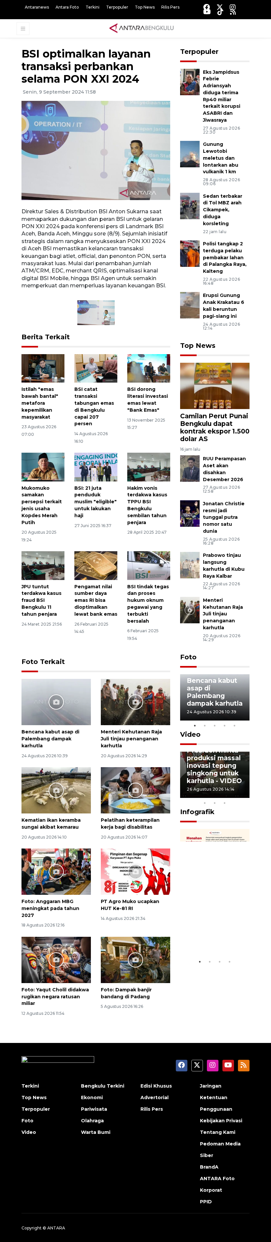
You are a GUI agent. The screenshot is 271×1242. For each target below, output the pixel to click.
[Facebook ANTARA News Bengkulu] (206, 7)
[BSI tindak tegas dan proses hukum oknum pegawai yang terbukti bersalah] (148, 565)
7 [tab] (244, 794)
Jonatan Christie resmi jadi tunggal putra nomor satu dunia (224, 517)
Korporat (211, 1190)
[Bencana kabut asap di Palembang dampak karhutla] (56, 701)
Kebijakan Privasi (221, 1121)
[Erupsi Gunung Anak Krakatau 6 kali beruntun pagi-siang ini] (190, 305)
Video (190, 734)
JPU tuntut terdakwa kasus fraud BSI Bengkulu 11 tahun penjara (41, 600)
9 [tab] (215, 803)
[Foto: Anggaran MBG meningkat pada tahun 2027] (56, 871)
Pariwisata (94, 1109)
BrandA (209, 1167)
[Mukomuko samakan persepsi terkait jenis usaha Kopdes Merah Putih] (42, 467)
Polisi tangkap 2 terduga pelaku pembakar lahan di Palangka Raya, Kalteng (225, 257)
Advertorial (154, 1097)
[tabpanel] (215, 697)
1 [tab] (195, 725)
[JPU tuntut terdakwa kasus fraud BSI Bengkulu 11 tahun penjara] (42, 565)
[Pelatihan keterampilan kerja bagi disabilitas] (135, 790)
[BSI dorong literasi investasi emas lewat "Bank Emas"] (148, 368)
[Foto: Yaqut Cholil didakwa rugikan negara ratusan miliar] (56, 959)
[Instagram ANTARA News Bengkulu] (233, 7)
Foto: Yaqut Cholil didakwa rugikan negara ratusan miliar (55, 997)
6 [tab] (234, 794)
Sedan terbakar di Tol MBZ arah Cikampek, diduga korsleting (222, 210)
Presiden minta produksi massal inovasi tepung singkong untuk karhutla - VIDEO (214, 765)
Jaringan (210, 1086)
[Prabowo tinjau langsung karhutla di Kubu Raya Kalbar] (190, 564)
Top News (145, 7)
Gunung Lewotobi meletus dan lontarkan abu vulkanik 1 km (220, 158)
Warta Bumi (95, 1132)
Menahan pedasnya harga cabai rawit (213, 931)
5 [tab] (234, 725)
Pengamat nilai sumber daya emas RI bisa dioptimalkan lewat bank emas (95, 600)
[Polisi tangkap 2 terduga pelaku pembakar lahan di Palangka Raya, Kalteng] (190, 253)
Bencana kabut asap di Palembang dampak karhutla (50, 739)
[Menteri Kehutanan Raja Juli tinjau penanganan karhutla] (135, 701)
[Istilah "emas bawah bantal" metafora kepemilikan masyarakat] (42, 368)
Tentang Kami (217, 1132)
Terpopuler (117, 7)
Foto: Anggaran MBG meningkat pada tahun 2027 (50, 908)
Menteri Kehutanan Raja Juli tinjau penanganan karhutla (131, 739)
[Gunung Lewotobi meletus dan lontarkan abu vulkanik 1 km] (190, 154)
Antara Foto (67, 7)
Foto (188, 657)
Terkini (92, 7)
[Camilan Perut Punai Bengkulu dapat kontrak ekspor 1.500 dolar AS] (215, 385)
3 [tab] (215, 725)
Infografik (197, 812)
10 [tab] (224, 803)
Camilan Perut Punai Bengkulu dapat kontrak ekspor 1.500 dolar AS (215, 427)
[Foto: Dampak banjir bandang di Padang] (135, 959)
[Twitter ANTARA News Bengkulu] (219, 7)
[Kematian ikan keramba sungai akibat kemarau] (56, 790)
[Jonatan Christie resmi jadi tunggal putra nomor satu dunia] (190, 513)
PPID (206, 1202)
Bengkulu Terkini (102, 1086)
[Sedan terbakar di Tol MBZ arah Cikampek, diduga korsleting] (190, 205)
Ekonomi (92, 1097)
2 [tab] (205, 725)
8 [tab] (205, 803)
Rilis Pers (170, 7)
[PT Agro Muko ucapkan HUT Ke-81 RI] (135, 871)
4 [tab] (224, 725)
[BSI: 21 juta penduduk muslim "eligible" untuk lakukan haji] (95, 467)
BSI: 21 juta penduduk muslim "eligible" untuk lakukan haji (95, 501)
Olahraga (92, 1121)
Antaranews (37, 7)
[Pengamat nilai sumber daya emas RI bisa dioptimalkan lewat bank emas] (95, 565)
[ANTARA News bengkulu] (142, 28)
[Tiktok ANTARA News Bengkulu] (220, 12)
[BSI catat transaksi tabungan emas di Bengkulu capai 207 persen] (95, 368)
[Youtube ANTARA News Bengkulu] (207, 12)
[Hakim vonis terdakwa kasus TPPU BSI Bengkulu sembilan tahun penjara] (148, 467)
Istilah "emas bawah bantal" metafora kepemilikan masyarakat (39, 403)
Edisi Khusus (156, 1086)
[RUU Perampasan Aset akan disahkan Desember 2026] (190, 468)
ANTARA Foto (217, 1178)
